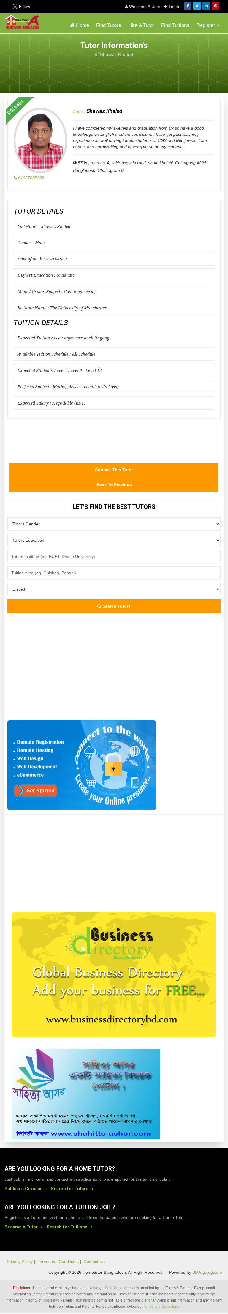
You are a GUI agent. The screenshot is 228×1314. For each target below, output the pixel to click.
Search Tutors (116, 606)
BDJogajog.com (207, 1272)
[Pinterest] (215, 6)
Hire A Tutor (141, 25)
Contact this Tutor (114, 469)
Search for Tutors (69, 1188)
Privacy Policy (20, 1261)
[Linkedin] (206, 6)
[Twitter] (197, 6)
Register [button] (207, 25)
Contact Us (94, 1261)
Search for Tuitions (67, 1227)
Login (173, 6)
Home (82, 25)
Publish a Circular (23, 1188)
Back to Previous (114, 484)
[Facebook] (187, 6)
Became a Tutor (21, 1227)
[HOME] (23, 22)
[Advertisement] (176, 71)
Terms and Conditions (58, 1261)
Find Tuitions (175, 25)
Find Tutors (108, 25)
